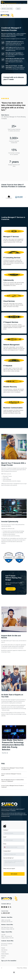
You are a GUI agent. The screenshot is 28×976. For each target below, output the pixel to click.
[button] (3, 197)
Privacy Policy (20, 967)
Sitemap (25, 967)
